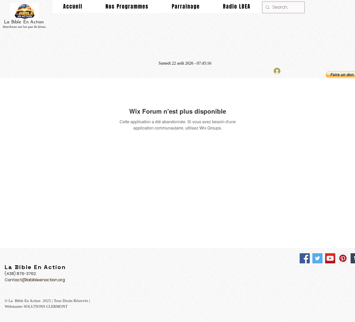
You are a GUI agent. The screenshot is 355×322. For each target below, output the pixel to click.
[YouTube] (330, 258)
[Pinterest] (343, 258)
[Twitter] (317, 258)
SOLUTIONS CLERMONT (46, 306)
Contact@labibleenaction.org (35, 280)
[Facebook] (305, 258)
